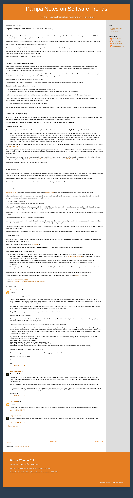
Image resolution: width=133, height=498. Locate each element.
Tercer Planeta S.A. (22, 460)
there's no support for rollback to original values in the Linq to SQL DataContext (53, 159)
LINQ (12, 281)
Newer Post (53, 442)
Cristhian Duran (116, 41)
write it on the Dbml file (75, 256)
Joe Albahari (14, 401)
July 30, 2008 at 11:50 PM (17, 410)
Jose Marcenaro (117, 43)
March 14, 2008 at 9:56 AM (17, 366)
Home (9, 442)
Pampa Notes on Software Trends (66, 9)
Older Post (99, 442)
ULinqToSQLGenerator (39, 281)
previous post (49, 192)
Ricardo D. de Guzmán (118, 46)
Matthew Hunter (11, 192)
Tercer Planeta (114, 32)
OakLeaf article (13, 146)
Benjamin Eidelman (17, 279)
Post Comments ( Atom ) (21, 446)
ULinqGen (35, 244)
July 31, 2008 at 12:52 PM (17, 422)
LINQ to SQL (17, 281)
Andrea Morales (116, 39)
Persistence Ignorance (27, 281)
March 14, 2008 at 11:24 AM (18, 396)
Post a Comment (13, 426)
